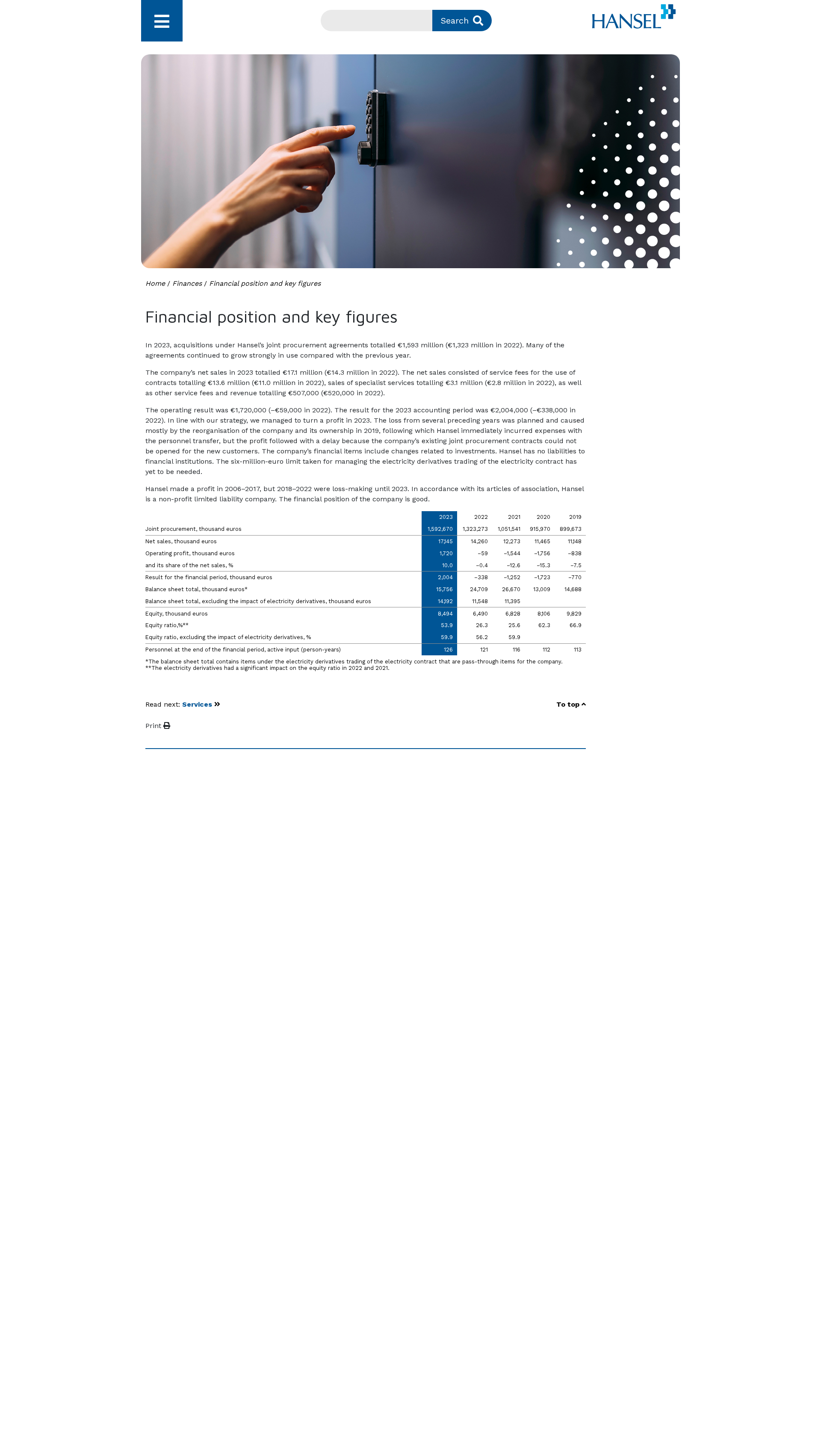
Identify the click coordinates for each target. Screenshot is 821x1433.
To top (569, 704)
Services (198, 704)
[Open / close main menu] (162, 20)
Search (455, 20)
